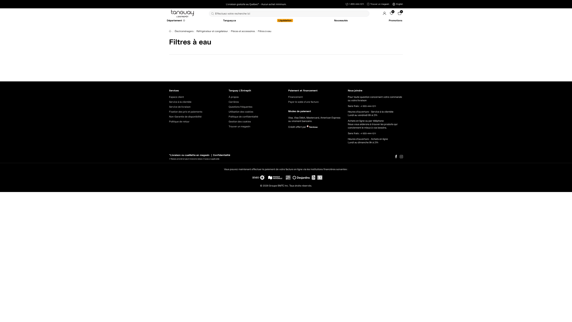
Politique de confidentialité (243, 116)
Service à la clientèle (180, 101)
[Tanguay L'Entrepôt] (182, 13)
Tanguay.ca (229, 20)
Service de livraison (180, 106)
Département (174, 20)
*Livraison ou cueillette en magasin (189, 155)
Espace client (176, 97)
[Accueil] (170, 31)
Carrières (234, 101)
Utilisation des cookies (241, 111)
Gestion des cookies (240, 121)
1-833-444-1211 (356, 4)
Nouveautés (341, 20)
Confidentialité (221, 155)
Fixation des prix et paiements (185, 111)
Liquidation (285, 20)
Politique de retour (179, 121)
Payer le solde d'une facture (303, 101)
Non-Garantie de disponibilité (185, 116)
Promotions (395, 20)
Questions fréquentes (240, 106)
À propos (234, 97)
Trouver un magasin (379, 4)
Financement (295, 97)
